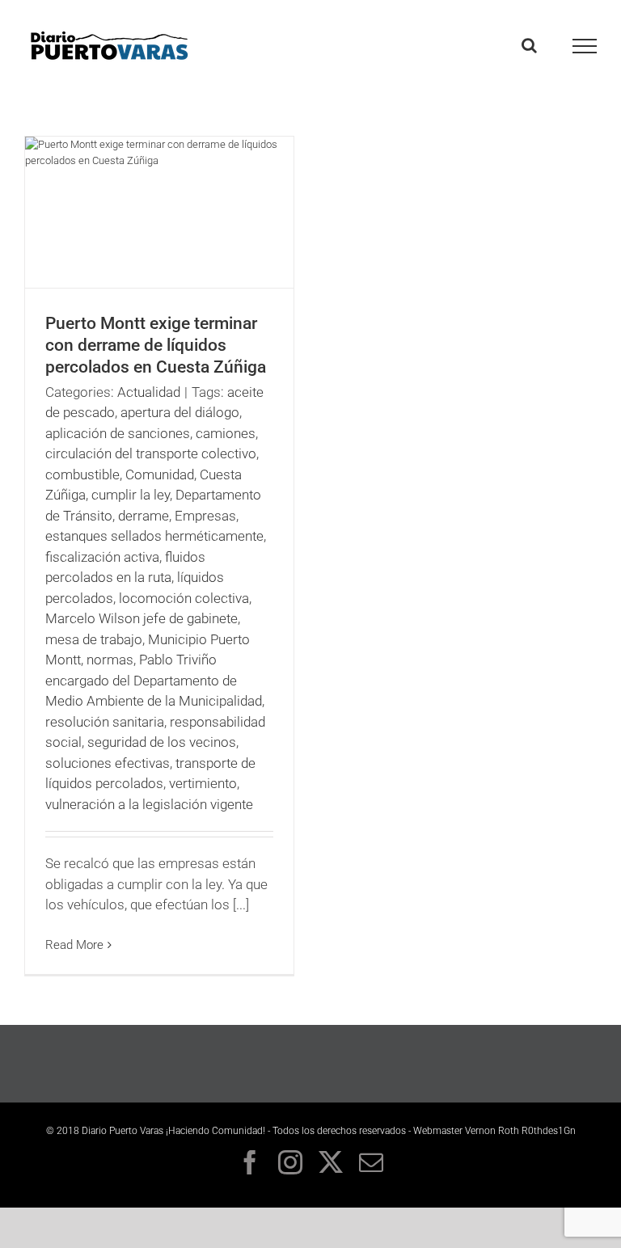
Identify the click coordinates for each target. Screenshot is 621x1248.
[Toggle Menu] (585, 46)
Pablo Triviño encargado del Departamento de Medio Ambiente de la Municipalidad (153, 680)
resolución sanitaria (104, 722)
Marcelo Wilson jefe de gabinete (141, 618)
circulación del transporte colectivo (150, 453)
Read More (74, 945)
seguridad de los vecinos (161, 742)
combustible (82, 474)
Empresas (205, 516)
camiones (226, 433)
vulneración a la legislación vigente (149, 804)
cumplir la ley (130, 495)
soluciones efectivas (107, 763)
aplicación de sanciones (117, 433)
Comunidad (159, 474)
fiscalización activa (102, 557)
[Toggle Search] (529, 45)
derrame (143, 516)
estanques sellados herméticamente (154, 536)
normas (110, 659)
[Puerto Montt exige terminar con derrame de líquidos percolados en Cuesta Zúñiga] (159, 212)
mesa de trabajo (93, 639)
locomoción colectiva (184, 598)
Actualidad (148, 392)
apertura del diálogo (179, 412)
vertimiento (203, 783)
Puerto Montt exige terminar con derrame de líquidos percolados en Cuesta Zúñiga (155, 345)
